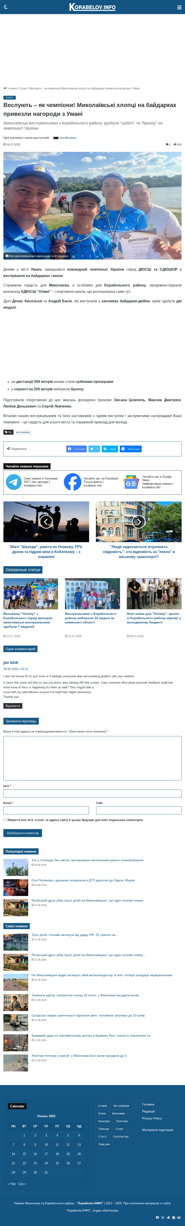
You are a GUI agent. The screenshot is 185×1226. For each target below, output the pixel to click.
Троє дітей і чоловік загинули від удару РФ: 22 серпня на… (75, 935)
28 (13, 1172)
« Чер (12, 1183)
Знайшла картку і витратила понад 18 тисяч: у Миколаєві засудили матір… (87, 995)
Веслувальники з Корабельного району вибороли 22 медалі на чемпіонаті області (90, 618)
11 (57, 1144)
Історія (102, 1105)
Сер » (22, 1183)
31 (46, 1172)
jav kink (10, 662)
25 (57, 1163)
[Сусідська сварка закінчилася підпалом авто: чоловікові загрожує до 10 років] (15, 1022)
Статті (102, 1136)
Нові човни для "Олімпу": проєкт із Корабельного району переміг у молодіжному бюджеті (154, 618)
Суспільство (121, 1136)
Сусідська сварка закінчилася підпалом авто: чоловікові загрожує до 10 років (88, 1015)
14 (13, 1154)
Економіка (118, 1113)
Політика (122, 1121)
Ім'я (7, 786)
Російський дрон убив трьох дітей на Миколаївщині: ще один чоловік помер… (89, 900)
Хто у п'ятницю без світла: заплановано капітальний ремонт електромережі (87, 860)
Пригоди (103, 1129)
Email (8, 803)
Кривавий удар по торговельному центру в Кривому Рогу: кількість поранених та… (92, 1035)
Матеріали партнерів (157, 1130)
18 (57, 1154)
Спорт (23, 88)
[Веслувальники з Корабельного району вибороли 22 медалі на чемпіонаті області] (92, 593)
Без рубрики (121, 1105)
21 (13, 1163)
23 (35, 1163)
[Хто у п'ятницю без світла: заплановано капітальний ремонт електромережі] (15, 867)
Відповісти (13, 706)
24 (46, 1163)
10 (46, 1144)
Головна (11, 88)
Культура (104, 1121)
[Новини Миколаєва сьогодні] (92, 7)
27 (79, 1163)
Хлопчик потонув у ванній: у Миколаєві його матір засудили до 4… (81, 1055)
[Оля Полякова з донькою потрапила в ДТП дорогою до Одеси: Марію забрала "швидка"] (15, 887)
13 (79, 1144)
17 (46, 1154)
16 (35, 1154)
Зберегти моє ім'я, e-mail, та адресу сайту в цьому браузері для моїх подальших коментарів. (75, 820)
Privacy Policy (152, 1118)
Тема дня (104, 1144)
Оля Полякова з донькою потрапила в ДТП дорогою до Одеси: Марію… (85, 880)
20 (79, 1154)
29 (24, 1172)
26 (68, 1163)
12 (68, 1144)
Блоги (102, 1113)
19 (68, 1154)
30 (35, 1172)
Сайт (99, 803)
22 (24, 1163)
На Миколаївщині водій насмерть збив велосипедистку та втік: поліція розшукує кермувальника (102, 975)
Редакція (148, 1111)
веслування (23, 432)
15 (24, 1154)
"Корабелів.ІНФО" (90, 1203)
